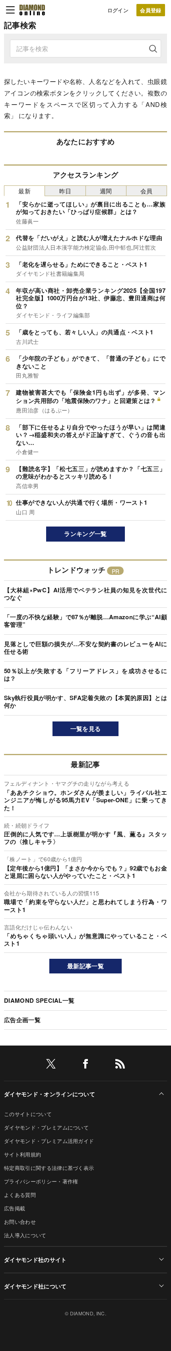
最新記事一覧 (85, 966)
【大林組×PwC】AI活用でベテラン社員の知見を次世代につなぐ (85, 594)
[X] (51, 1065)
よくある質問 (20, 1194)
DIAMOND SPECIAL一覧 (39, 1000)
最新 (24, 191)
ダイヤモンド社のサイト (35, 1259)
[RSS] (120, 1065)
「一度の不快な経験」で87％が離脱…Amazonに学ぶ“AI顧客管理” (85, 621)
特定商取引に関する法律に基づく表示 (49, 1168)
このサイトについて (28, 1114)
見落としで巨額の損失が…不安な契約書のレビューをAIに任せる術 (85, 647)
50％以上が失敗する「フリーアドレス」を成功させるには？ (85, 674)
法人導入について (25, 1235)
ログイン (117, 10)
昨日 (65, 191)
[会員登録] (150, 10)
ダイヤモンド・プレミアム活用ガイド (49, 1141)
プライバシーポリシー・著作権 (41, 1181)
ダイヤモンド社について (35, 1286)
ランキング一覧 (85, 533)
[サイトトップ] (32, 9)
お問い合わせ (20, 1221)
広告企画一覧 (22, 1019)
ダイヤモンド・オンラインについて (49, 1094)
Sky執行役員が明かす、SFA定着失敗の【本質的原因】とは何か (85, 701)
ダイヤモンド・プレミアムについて (46, 1127)
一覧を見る (85, 728)
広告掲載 (14, 1208)
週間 (106, 191)
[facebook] (85, 1065)
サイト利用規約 (22, 1154)
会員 (146, 191)
